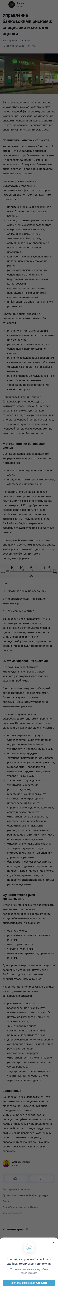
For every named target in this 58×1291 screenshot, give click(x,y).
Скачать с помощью (29, 1282)
